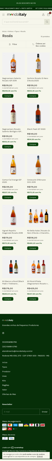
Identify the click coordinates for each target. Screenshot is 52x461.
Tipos (17, 31)
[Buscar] (47, 22)
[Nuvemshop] (13, 448)
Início (4, 31)
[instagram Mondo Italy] (3, 333)
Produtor (6, 371)
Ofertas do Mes (9, 394)
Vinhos (10, 31)
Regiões (5, 385)
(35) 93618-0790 (9, 346)
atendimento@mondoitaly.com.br (17, 351)
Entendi (40, 456)
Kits (4, 380)
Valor (4, 390)
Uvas (4, 376)
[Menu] (3, 14)
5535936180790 (9, 342)
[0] (48, 14)
